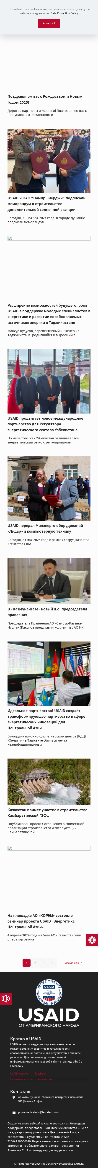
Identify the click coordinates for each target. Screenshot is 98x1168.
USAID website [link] (19, 1073)
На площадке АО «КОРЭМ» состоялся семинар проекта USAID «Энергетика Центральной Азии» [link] (41, 921)
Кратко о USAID (25, 1038)
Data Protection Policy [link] (64, 13)
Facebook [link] (40, 1073)
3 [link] (43, 963)
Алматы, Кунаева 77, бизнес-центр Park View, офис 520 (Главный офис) (50, 1099)
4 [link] (52, 963)
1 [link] (26, 963)
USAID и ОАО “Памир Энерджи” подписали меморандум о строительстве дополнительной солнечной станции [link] (46, 203)
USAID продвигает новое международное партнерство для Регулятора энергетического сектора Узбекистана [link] (45, 424)
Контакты (20, 1091)
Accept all (49, 23)
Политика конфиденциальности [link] (31, 1079)
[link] (92, 940)
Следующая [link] (71, 963)
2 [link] (35, 963)
